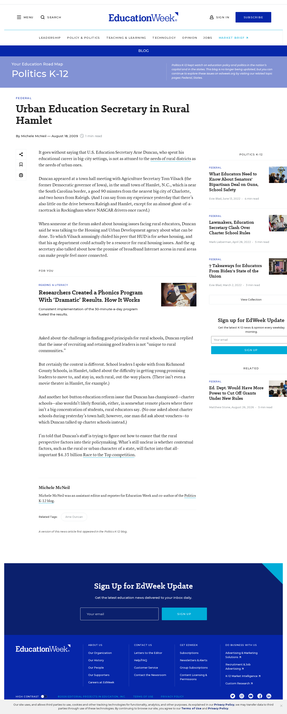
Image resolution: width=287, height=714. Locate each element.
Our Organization (100, 652)
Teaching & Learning (126, 37)
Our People (96, 667)
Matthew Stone (219, 407)
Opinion (189, 37)
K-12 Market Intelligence (241, 676)
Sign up (184, 614)
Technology (164, 37)
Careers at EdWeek (101, 682)
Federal (24, 98)
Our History (96, 660)
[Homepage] (143, 17)
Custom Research (237, 683)
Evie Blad (215, 198)
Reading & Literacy (53, 284)
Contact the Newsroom (150, 675)
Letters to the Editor (148, 652)
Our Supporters (98, 675)
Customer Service (146, 667)
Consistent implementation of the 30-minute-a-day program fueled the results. (88, 311)
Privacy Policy (172, 696)
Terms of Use (143, 696)
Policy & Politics (83, 37)
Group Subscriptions (194, 667)
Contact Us (143, 645)
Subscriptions (189, 652)
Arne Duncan (74, 516)
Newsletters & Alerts (193, 660)
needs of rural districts (170, 158)
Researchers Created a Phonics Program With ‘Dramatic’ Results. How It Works (91, 296)
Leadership (50, 37)
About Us (95, 645)
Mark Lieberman (220, 242)
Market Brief (232, 37)
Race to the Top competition (108, 454)
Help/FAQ (140, 660)
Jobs (207, 37)
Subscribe (253, 17)
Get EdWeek (189, 645)
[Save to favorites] (21, 165)
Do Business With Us (241, 645)
